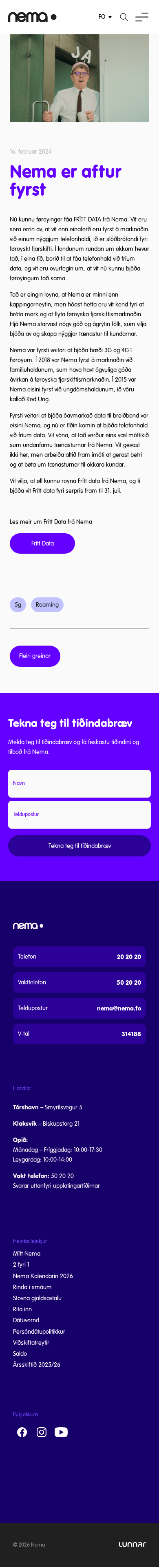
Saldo (20, 1353)
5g (18, 604)
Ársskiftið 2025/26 (36, 1364)
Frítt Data (42, 543)
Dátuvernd (26, 1320)
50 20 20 (129, 982)
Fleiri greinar (35, 655)
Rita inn (22, 1309)
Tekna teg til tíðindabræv (80, 845)
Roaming (47, 604)
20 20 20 (129, 957)
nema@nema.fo (119, 1008)
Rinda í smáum (32, 1287)
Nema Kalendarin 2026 (43, 1276)
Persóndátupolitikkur (39, 1331)
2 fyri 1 (21, 1264)
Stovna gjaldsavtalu (37, 1298)
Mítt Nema (26, 1253)
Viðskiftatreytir (31, 1342)
